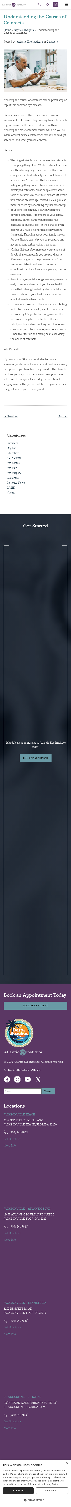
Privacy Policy (51, 1484)
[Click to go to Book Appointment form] (55, 4)
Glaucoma (13, 478)
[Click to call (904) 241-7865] (39, 4)
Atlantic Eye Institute (30, 41)
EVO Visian (14, 458)
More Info (10, 1145)
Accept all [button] (18, 1490)
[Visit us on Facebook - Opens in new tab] (7, 1079)
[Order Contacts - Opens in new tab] (47, 4)
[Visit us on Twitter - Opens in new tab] (38, 1079)
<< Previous (11, 416)
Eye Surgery (14, 473)
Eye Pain (12, 468)
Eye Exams (13, 463)
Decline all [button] (52, 1490)
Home (7, 30)
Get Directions (12, 1139)
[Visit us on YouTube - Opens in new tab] (27, 1079)
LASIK (11, 487)
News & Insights (24, 30)
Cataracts (52, 41)
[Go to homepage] (14, 5)
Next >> (62, 416)
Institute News (16, 482)
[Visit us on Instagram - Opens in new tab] (17, 1079)
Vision (10, 492)
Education (13, 453)
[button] (67, 5)
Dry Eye (11, 448)
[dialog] (35, 1483)
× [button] (67, 1463)
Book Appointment (35, 758)
